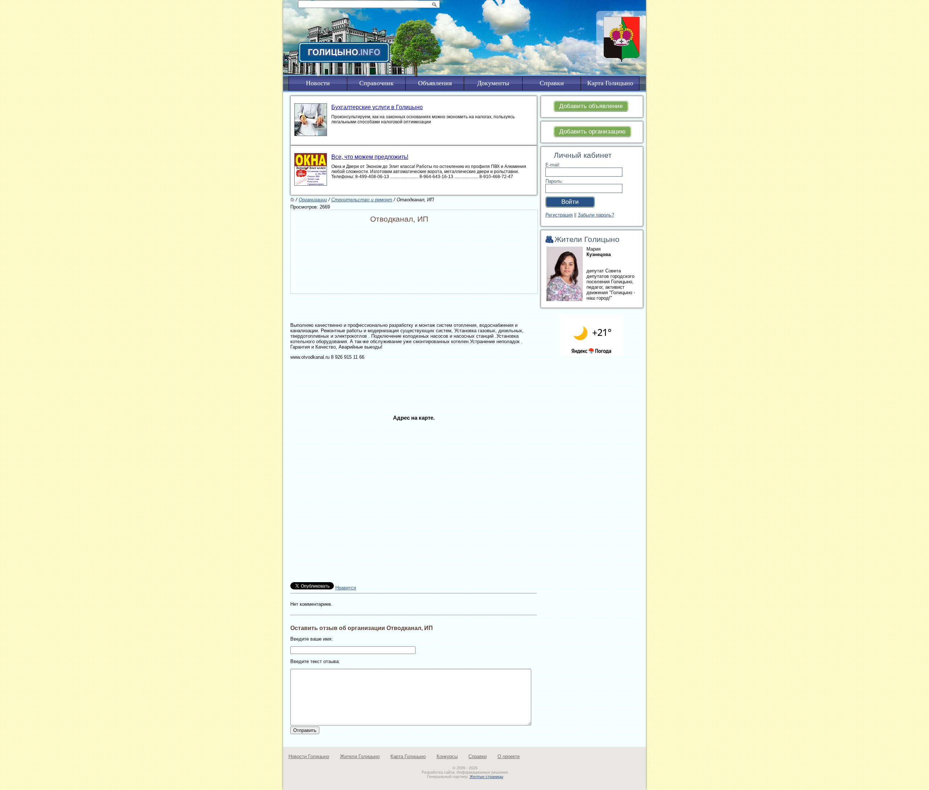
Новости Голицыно (308, 756)
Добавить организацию (592, 131)
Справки (477, 756)
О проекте (509, 756)
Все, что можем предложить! (369, 157)
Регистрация (559, 215)
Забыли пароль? (596, 215)
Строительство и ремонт (361, 199)
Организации (313, 199)
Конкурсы (447, 756)
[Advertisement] (413, 381)
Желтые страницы (486, 776)
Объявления (435, 83)
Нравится (345, 588)
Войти (570, 201)
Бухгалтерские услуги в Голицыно (377, 107)
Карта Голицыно (408, 756)
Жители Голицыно (360, 756)
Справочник (376, 83)
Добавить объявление (591, 106)
